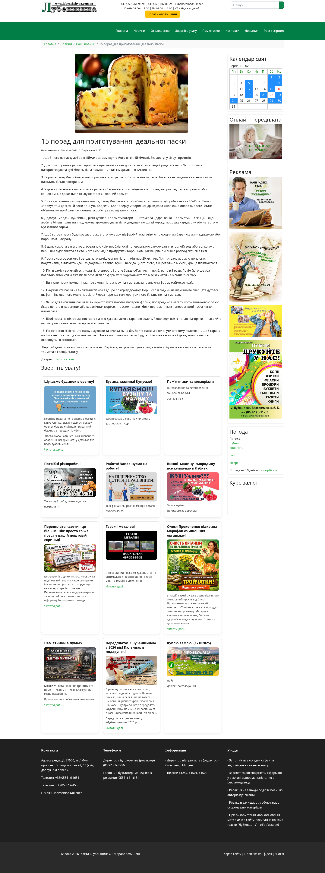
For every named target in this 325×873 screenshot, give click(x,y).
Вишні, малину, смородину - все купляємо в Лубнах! (192, 465)
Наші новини (49, 150)
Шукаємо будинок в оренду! (69, 381)
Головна (122, 31)
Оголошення (160, 31)
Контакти (232, 31)
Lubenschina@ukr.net (189, 4)
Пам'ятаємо (211, 31)
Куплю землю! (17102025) (189, 643)
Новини (139, 31)
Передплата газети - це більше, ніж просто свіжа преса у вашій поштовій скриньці (66, 533)
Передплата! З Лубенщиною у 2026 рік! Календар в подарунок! (131, 647)
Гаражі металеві (120, 526)
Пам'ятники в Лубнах (63, 643)
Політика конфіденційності (264, 854)
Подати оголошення (162, 14)
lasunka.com (65, 359)
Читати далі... (54, 450)
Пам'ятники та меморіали (190, 381)
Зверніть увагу (186, 31)
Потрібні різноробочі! (62, 463)
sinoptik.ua (269, 470)
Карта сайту (232, 854)
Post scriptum (274, 31)
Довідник (251, 31)
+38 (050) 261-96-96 (133, 4)
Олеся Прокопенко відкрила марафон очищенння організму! (192, 531)
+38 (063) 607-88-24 (160, 4)
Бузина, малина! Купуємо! (129, 381)
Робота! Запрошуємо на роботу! (126, 465)
